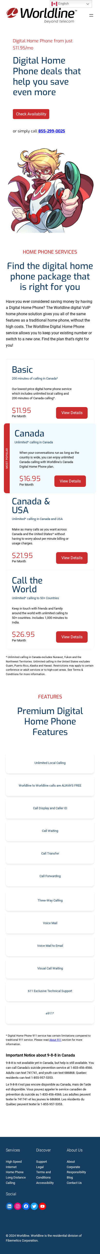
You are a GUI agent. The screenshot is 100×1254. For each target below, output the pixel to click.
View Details (72, 412)
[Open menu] (91, 15)
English (63, 3)
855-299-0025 (51, 131)
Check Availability (31, 114)
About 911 (55, 1039)
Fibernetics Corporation (22, 1240)
